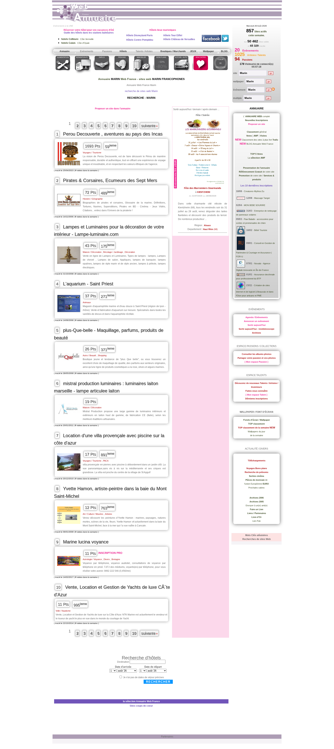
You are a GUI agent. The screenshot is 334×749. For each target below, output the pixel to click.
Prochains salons (256, 487)
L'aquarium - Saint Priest (88, 283)
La (256, 158)
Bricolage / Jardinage (113, 252)
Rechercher (158, 681)
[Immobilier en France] (141, 74)
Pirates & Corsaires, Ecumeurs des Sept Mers (110, 180)
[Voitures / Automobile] (181, 74)
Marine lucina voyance (85, 541)
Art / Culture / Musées (93, 514)
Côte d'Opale (75, 43)
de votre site (256, 172)
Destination (123, 662)
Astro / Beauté (89, 355)
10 (134, 126)
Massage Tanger (262, 198)
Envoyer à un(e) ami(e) (257, 505)
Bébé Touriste (260, 230)
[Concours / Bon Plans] (161, 74)
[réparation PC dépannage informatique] (82, 74)
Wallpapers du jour (256, 431)
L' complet (256, 116)
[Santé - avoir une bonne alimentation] (63, 74)
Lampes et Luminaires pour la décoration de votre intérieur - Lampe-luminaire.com (109, 230)
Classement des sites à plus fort (259, 140)
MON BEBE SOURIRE (254, 205)
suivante (149, 126)
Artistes (108, 514)
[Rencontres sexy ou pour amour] (200, 74)
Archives (256, 333)
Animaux (87, 302)
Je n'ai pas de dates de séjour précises (143, 677)
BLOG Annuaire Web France (259, 144)
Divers (107, 559)
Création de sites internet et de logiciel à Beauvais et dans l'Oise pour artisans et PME (255, 290)
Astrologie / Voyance (92, 559)
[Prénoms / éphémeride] (121, 74)
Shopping (102, 355)
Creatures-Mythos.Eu (254, 191)
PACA (105, 461)
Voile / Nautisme (63, 611)
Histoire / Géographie (93, 199)
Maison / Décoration (92, 252)
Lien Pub (256, 521)
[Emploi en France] (102, 74)
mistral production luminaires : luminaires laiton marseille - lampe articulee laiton (106, 387)
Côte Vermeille (77, 39)
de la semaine (256, 435)
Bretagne (116, 559)
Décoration (130, 252)
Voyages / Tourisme (92, 152)
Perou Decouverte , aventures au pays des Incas (113, 133)
